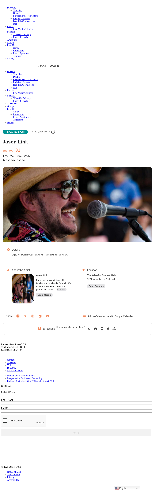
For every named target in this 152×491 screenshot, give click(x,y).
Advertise (11, 362)
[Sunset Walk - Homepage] (18, 66)
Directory (11, 7)
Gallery (10, 58)
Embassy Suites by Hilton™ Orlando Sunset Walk (30, 381)
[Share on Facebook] (18, 316)
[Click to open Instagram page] (3, 447)
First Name (8, 392)
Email (4, 408)
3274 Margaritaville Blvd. (98, 279)
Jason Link (42, 275)
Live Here (12, 45)
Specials (11, 32)
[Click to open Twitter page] (3, 457)
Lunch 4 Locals (20, 37)
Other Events (95, 286)
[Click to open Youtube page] (3, 461)
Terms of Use (13, 474)
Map (15, 23)
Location (92, 270)
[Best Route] (89, 329)
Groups (10, 42)
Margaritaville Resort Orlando (21, 375)
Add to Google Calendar (120, 316)
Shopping (17, 10)
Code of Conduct (15, 370)
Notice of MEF (14, 472)
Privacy (10, 477)
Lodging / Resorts (21, 18)
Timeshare (18, 56)
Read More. (61, 289)
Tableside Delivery (22, 34)
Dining (16, 13)
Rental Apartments (21, 53)
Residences (18, 50)
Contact (10, 360)
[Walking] (108, 329)
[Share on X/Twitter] (25, 316)
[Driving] (95, 329)
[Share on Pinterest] (33, 316)
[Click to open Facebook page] (3, 442)
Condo (16, 48)
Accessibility (13, 480)
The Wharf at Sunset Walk (101, 275)
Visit (9, 365)
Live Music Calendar (23, 29)
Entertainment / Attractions (25, 15)
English (123, 488)
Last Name (7, 400)
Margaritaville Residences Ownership (24, 378)
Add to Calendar (96, 316)
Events (10, 26)
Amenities (12, 40)
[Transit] (102, 329)
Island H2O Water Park (24, 21)
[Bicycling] (114, 329)
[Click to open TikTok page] (3, 452)
